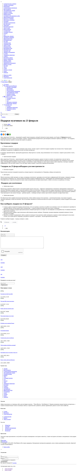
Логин (2, 456)
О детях (6, 53)
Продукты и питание (9, 20)
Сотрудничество (8, 77)
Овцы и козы (7, 45)
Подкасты (7, 430)
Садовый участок (8, 32)
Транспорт (6, 25)
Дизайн (5, 368)
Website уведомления (10, 428)
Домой (7, 84)
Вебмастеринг (7, 14)
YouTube (7, 426)
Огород (5, 33)
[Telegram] (6, 134)
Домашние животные (9, 55)
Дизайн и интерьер (8, 5)
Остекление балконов (5, 330)
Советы (6, 56)
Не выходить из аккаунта (8, 460)
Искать (17, 114)
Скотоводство (7, 42)
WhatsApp (7, 425)
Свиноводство (7, 44)
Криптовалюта (7, 61)
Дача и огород (7, 419)
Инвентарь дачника (9, 36)
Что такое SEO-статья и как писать (7, 301)
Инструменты (7, 9)
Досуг (5, 67)
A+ (9, 80)
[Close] (1, 1)
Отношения (7, 391)
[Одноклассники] (4, 134)
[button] (1, 112)
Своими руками (8, 12)
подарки (14, 222)
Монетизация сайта (9, 17)
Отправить (3, 255)
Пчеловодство (7, 49)
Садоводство (7, 30)
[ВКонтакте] (1, 134)
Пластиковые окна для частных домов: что (9, 352)
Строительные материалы (10, 7)
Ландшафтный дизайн (9, 10)
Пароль (2, 458)
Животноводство (8, 38)
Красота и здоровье (9, 18)
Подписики (8, 429)
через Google (8, 470)
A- (3, 80)
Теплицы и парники (9, 37)
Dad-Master (5, 81)
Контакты (6, 76)
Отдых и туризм (8, 69)
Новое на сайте (7, 75)
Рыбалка (6, 72)
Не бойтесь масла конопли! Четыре (7, 323)
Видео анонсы (7, 29)
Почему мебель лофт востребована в (8, 359)
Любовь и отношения (9, 52)
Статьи (5, 411)
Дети (5, 382)
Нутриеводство (8, 40)
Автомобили (7, 389)
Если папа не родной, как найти (7, 293)
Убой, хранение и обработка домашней (8, 345)
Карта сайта (7, 447)
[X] (8, 134)
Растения (6, 385)
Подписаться (4, 284)
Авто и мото (7, 28)
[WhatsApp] (10, 134)
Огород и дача (8, 96)
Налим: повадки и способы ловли (7, 308)
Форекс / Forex (7, 60)
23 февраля (6, 222)
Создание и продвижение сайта (12, 16)
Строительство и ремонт (10, 3)
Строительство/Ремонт (11, 86)
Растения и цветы (8, 57)
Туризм (5, 394)
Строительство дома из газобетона (7, 337)
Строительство (7, 416)
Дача (5, 376)
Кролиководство (8, 48)
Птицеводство (7, 47)
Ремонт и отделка (8, 13)
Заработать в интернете (10, 63)
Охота (5, 71)
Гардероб (6, 21)
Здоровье (6, 387)
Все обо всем (7, 24)
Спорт (5, 68)
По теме (6, 41)
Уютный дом (7, 51)
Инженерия (7, 6)
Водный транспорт (8, 26)
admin (8, 124)
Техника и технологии (9, 22)
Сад (5, 34)
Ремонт (5, 375)
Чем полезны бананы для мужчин (7, 315)
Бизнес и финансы (8, 59)
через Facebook (8, 468)
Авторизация (4, 461)
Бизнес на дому (8, 64)
